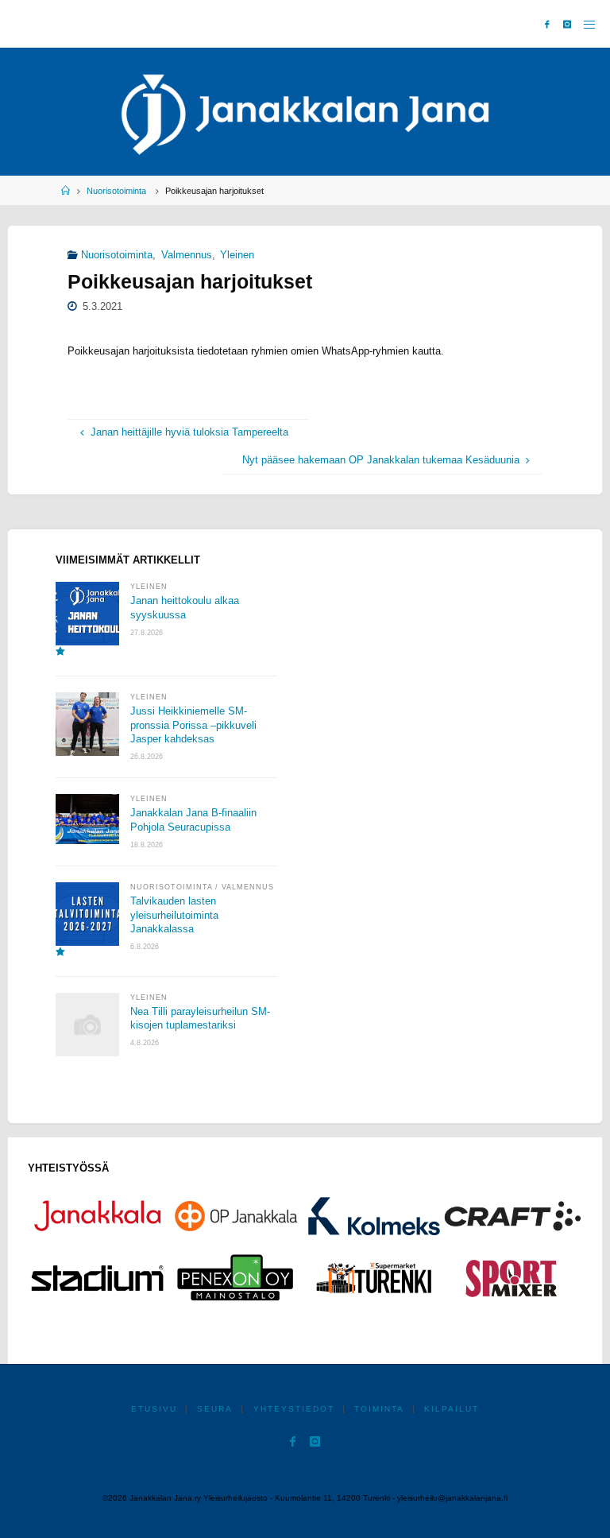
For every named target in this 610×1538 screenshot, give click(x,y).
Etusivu (154, 1408)
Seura (215, 1408)
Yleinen (237, 255)
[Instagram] (567, 24)
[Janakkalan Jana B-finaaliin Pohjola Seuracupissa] (87, 819)
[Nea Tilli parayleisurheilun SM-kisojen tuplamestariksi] (87, 1024)
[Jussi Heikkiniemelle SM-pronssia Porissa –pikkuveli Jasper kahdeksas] (87, 724)
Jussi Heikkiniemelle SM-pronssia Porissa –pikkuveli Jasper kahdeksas (193, 725)
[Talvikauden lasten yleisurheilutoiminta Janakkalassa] (87, 920)
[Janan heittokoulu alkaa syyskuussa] (87, 619)
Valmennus (186, 255)
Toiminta (379, 1408)
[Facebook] (547, 24)
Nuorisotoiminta (116, 191)
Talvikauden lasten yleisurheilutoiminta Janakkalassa (174, 915)
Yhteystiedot (293, 1408)
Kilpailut (451, 1408)
